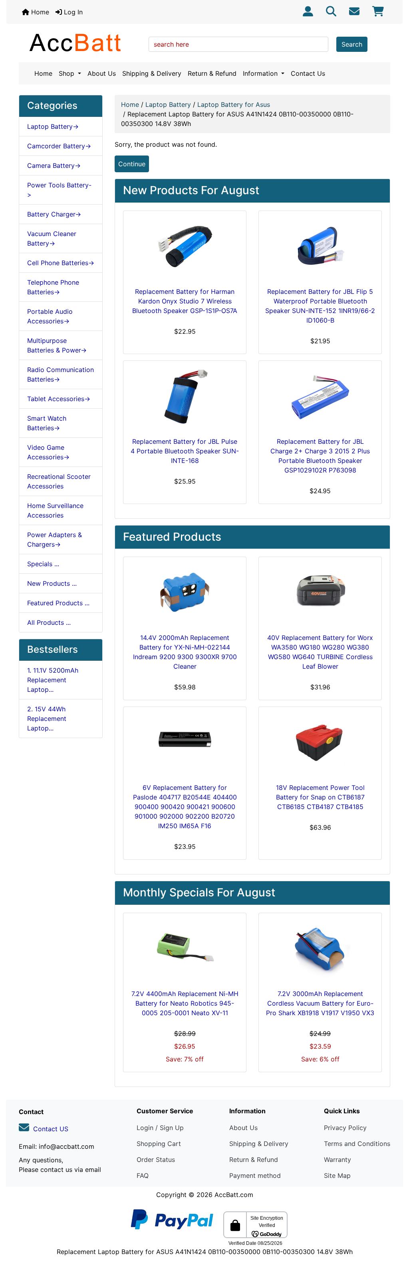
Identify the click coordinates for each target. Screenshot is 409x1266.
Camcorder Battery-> (59, 146)
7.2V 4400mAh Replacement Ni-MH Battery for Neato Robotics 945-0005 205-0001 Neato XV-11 (184, 1003)
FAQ (143, 1175)
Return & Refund (212, 73)
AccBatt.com (233, 1195)
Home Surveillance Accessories (55, 510)
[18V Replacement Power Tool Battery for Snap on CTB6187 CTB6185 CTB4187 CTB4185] (320, 743)
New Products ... (52, 583)
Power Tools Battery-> (59, 190)
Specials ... (43, 564)
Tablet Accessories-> (58, 399)
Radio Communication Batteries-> (60, 374)
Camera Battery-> (54, 165)
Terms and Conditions (357, 1144)
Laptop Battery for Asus (233, 104)
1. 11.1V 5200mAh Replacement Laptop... (52, 679)
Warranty (337, 1160)
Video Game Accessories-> (48, 452)
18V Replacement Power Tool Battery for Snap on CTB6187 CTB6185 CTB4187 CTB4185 (320, 797)
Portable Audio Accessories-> (50, 316)
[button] (394, 1226)
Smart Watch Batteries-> (46, 423)
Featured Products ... (58, 603)
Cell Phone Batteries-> (60, 263)
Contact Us (308, 73)
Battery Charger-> (54, 214)
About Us (101, 73)
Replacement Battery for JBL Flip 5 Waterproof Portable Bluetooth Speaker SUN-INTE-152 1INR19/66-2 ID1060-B (320, 305)
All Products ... (49, 622)
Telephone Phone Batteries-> (53, 287)
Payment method (255, 1175)
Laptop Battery (168, 104)
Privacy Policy (345, 1128)
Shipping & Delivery (151, 73)
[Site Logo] (81, 42)
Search (351, 44)
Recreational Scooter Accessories (59, 481)
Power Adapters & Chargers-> (54, 539)
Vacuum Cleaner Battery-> (51, 238)
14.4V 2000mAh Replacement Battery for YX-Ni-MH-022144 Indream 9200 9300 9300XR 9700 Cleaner (185, 652)
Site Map (337, 1175)
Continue (131, 164)
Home (39, 12)
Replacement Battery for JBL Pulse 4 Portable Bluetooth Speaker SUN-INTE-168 (185, 451)
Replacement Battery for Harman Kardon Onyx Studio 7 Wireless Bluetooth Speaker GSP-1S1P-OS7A (184, 301)
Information (261, 73)
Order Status (156, 1160)
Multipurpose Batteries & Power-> (57, 345)
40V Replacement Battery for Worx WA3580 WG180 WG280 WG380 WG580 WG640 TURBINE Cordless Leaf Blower (320, 652)
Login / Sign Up (160, 1128)
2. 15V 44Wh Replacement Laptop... (46, 718)
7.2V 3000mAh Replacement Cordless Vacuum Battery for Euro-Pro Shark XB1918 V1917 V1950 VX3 (320, 1003)
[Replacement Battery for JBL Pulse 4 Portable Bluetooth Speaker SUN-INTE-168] (185, 397)
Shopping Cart (159, 1144)
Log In (72, 12)
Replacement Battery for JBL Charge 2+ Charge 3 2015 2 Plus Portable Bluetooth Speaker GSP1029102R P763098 (320, 455)
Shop (67, 73)
